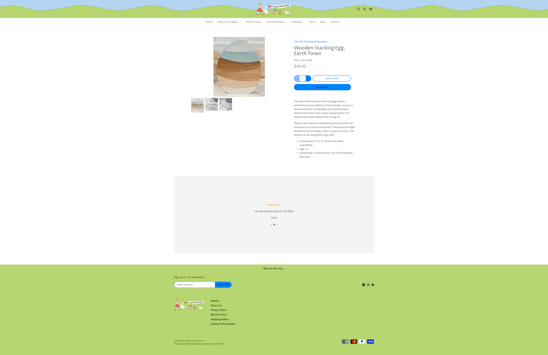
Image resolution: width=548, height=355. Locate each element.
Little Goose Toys (197, 341)
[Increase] (308, 78)
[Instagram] (368, 285)
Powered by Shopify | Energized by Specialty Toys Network (198, 344)
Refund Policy (219, 314)
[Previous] (195, 67)
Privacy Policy (219, 310)
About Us (216, 305)
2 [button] (274, 224)
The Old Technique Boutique (310, 41)
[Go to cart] (370, 9)
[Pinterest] (372, 285)
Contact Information (223, 324)
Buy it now (322, 87)
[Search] (358, 9)
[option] (239, 67)
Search (215, 301)
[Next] (283, 67)
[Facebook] (363, 285)
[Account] (364, 9)
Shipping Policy (219, 319)
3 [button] (276, 224)
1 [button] (271, 224)
